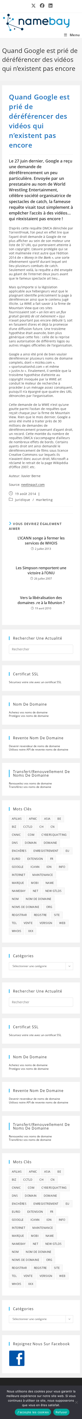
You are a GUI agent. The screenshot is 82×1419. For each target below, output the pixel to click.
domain (30, 843)
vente (28, 923)
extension (35, 859)
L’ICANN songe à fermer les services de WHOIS (41, 541)
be (59, 819)
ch (41, 827)
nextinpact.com (33, 484)
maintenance (42, 875)
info (62, 867)
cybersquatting (54, 835)
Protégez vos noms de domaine (29, 716)
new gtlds (53, 891)
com (31, 835)
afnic (33, 819)
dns (15, 843)
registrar (19, 915)
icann (35, 867)
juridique (22, 500)
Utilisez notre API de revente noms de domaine (38, 749)
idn (48, 867)
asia (47, 819)
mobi (34, 883)
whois (16, 931)
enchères (19, 851)
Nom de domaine (38, 899)
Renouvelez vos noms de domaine (30, 783)
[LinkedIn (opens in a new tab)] (50, 5)
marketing (44, 500)
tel (14, 923)
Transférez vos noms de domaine (30, 787)
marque (18, 883)
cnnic (16, 835)
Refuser (61, 1412)
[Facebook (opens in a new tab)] (42, 5)
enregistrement (46, 851)
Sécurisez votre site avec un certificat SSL (35, 682)
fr (51, 859)
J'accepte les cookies (33, 1412)
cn (53, 827)
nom (15, 899)
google (17, 867)
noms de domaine (25, 907)
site (57, 915)
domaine (50, 843)
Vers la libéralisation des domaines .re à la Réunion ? (41, 600)
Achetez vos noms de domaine (28, 712)
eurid (16, 859)
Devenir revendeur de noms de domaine (34, 746)
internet (18, 875)
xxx (30, 931)
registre (40, 915)
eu (67, 851)
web (62, 923)
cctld (27, 827)
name (50, 883)
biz (14, 827)
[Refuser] (76, 1402)
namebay (19, 891)
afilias (17, 819)
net (35, 891)
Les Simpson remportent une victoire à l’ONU (41, 570)
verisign (46, 923)
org (49, 907)
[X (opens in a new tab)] (33, 5)
